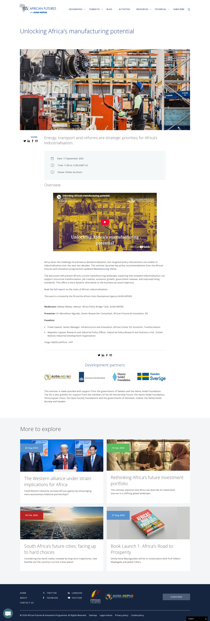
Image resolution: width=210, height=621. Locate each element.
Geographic (76, 9)
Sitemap (93, 615)
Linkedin (77, 593)
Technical (160, 9)
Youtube (77, 598)
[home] (37, 9)
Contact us (27, 602)
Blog (109, 9)
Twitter (52, 593)
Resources (142, 9)
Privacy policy (121, 615)
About (23, 598)
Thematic (94, 9)
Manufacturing (101, 268)
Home (23, 593)
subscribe (176, 597)
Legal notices (106, 615)
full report (59, 289)
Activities (124, 9)
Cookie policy (137, 615)
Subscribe (178, 9)
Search (189, 9)
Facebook (52, 598)
